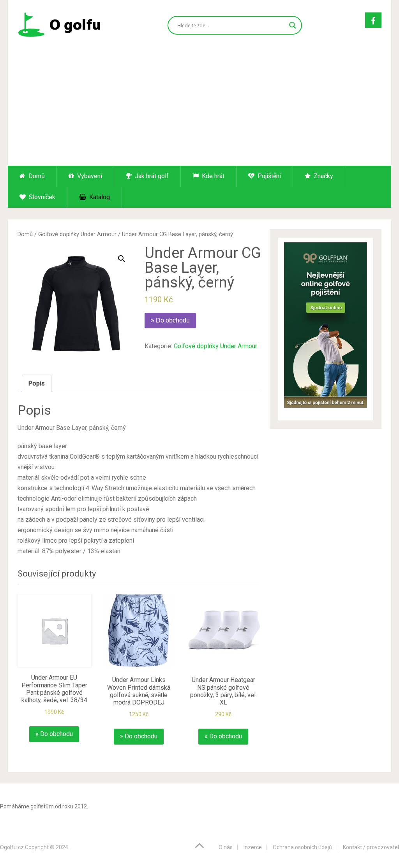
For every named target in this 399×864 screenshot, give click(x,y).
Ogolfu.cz (12, 847)
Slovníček (41, 197)
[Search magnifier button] (292, 25)
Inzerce (253, 847)
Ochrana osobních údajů (302, 847)
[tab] (36, 383)
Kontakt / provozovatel (371, 847)
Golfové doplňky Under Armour (77, 234)
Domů (36, 176)
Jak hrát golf (151, 176)
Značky (322, 176)
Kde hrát (212, 176)
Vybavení (89, 176)
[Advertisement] (199, 107)
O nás (226, 847)
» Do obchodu (170, 320)
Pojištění (268, 176)
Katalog (99, 197)
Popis (36, 383)
